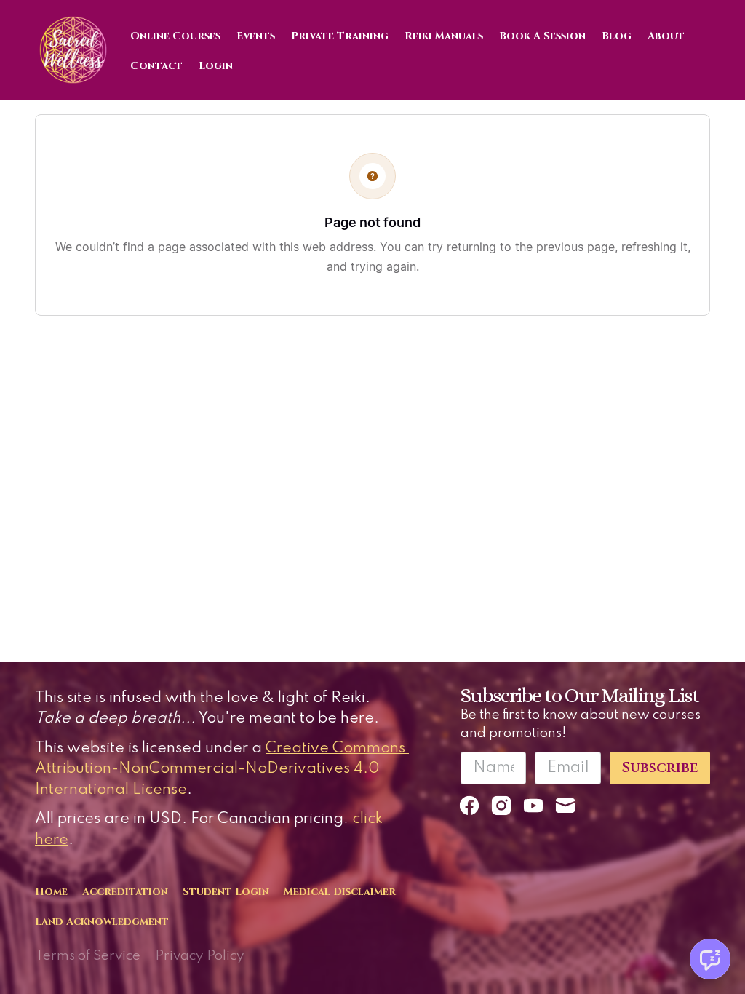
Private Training (340, 36)
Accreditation (125, 892)
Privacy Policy (199, 956)
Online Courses (175, 36)
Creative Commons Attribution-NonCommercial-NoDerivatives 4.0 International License (222, 769)
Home (51, 892)
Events (255, 36)
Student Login (226, 892)
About (666, 36)
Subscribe (659, 767)
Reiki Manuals (444, 36)
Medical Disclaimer (340, 892)
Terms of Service (87, 956)
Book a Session (542, 36)
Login (216, 66)
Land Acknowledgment (102, 922)
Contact (156, 66)
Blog (617, 36)
